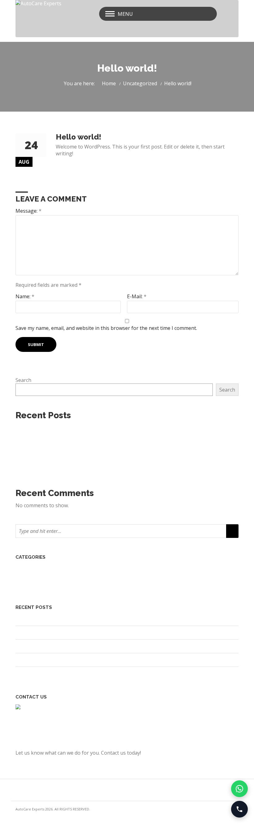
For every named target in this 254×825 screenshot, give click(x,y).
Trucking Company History (51, 458)
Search (23, 380)
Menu (125, 14)
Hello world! (33, 439)
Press (26, 576)
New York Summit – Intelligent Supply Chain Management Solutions (99, 468)
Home (109, 83)
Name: (24, 296)
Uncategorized (140, 83)
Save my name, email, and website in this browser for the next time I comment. (106, 328)
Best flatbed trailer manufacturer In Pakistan (72, 429)
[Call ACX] (239, 809)
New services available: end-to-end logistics (70, 449)
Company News (38, 568)
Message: (28, 210)
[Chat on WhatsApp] (239, 788)
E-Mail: (137, 296)
